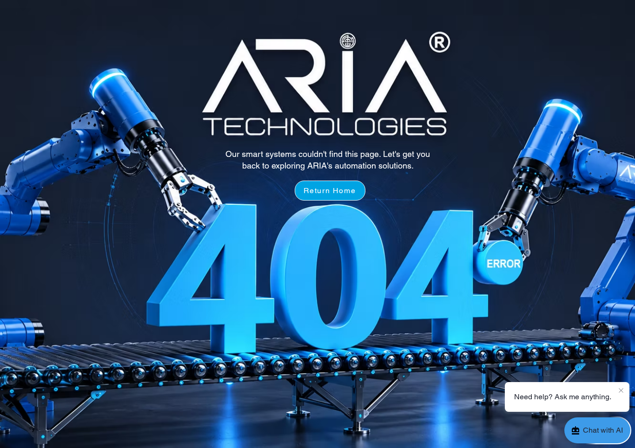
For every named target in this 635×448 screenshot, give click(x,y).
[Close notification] (621, 391)
